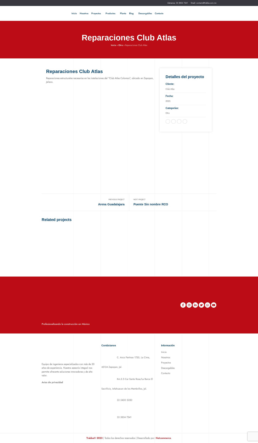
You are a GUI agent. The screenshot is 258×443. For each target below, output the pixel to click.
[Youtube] (213, 305)
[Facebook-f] (183, 305)
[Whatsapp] (207, 305)
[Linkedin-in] (195, 305)
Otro (120, 45)
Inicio (113, 45)
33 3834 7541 (182, 2)
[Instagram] (189, 305)
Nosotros (165, 357)
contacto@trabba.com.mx (206, 2)
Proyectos (166, 362)
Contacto (165, 373)
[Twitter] (201, 305)
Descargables (168, 368)
